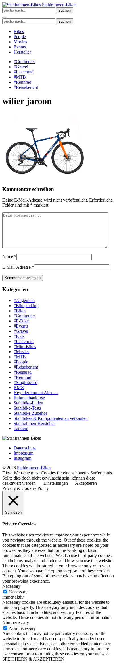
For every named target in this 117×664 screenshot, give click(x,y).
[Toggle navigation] (4, 17)
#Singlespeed (25, 382)
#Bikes (20, 310)
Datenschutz (25, 447)
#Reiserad (23, 372)
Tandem (21, 428)
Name (7, 256)
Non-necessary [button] (15, 622)
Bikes (19, 31)
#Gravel (21, 66)
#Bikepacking (26, 305)
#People (21, 361)
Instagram (22, 458)
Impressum (23, 453)
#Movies (21, 351)
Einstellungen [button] (55, 483)
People (20, 36)
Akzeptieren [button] (86, 483)
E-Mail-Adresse (16, 267)
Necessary (18, 591)
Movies (20, 41)
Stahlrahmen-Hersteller (34, 423)
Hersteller (22, 52)
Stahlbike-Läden (28, 402)
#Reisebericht (26, 87)
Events (20, 46)
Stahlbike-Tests (27, 408)
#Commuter (24, 61)
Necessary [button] (11, 586)
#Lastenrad (24, 71)
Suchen (64, 10)
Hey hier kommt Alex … (36, 392)
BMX (19, 387)
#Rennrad (22, 82)
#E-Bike (21, 320)
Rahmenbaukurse (29, 397)
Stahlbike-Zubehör (30, 413)
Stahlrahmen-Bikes (58, 4)
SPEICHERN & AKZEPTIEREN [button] (33, 659)
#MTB (20, 77)
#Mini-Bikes (25, 346)
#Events (21, 326)
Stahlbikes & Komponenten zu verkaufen (51, 418)
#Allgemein (24, 300)
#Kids (19, 336)
